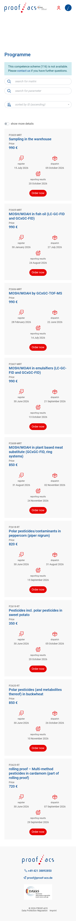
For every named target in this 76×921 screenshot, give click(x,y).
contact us (23, 70)
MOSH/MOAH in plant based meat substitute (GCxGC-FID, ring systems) (36, 451)
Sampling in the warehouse (30, 139)
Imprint (53, 910)
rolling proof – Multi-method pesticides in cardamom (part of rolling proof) (34, 773)
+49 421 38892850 (39, 870)
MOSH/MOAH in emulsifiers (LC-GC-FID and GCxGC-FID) (37, 370)
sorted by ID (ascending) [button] (30, 104)
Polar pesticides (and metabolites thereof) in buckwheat (35, 692)
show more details (22, 123)
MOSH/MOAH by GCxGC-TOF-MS (35, 293)
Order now (38, 193)
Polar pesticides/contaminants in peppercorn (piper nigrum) (35, 533)
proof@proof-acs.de (39, 878)
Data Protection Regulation (35, 910)
